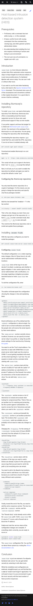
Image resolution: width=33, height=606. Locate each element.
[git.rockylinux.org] (9, 603)
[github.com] (5, 603)
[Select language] (26, 2)
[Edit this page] (30, 11)
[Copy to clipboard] (31, 147)
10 (13, 2)
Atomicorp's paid (18, 127)
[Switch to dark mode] (21, 2)
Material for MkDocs (12, 599)
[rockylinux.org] (12, 603)
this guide (4, 343)
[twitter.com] (2, 603)
